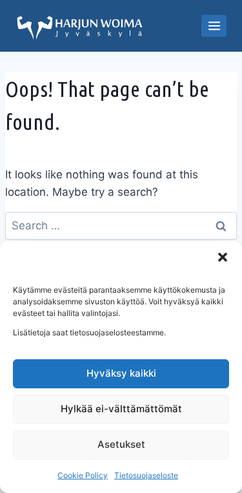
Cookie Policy (82, 475)
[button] (222, 257)
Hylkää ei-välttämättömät (121, 409)
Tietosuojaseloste (146, 475)
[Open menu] (214, 25)
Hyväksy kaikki (121, 373)
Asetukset (121, 444)
